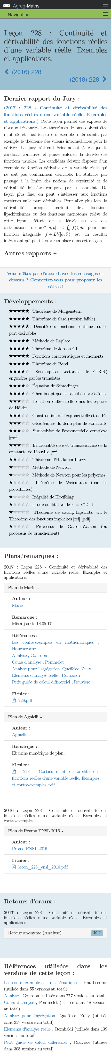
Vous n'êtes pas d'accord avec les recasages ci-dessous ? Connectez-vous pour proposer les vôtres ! (55, 280)
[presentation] (61, 228)
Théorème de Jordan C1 (54, 348)
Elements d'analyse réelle (28, 1029)
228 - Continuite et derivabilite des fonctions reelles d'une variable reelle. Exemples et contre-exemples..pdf (55, 778)
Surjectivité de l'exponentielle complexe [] (58, 434)
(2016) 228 (25, 71)
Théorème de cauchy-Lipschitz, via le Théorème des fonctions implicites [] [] (58, 515)
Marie (17, 605)
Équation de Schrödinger (54, 386)
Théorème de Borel (49, 364)
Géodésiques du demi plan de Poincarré (68, 423)
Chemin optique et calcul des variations (68, 393)
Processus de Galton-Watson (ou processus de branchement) (58, 530)
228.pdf (23, 700)
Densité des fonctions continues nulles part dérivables (58, 330)
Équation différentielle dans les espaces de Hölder (58, 404)
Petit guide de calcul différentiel (37, 1042)
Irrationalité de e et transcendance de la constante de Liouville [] (58, 448)
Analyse (12, 995)
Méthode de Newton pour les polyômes (68, 475)
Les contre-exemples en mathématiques (42, 982)
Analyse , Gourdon (29, 655)
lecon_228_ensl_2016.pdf (41, 867)
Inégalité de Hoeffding (52, 497)
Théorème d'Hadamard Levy (58, 459)
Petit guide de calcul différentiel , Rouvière (51, 682)
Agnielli (19, 734)
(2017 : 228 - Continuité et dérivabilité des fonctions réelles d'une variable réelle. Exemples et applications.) (55, 114)
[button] (55, 588)
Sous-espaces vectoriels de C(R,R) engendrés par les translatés (58, 375)
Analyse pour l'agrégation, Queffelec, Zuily (51, 669)
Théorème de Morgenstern (56, 311)
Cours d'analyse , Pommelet (38, 662)
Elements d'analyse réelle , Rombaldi (46, 675)
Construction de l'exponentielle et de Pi (68, 415)
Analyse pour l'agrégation (29, 1015)
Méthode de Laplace (50, 341)
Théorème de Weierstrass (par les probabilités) (58, 486)
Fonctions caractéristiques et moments (67, 356)
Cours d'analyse (20, 1002)
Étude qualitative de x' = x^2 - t (62, 504)
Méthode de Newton (50, 467)
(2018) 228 (85, 78)
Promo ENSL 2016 (29, 848)
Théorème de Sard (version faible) (63, 319)
